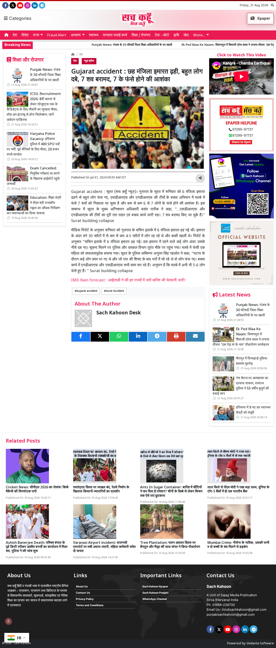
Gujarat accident (86, 291)
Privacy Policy (85, 599)
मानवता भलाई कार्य (115, 35)
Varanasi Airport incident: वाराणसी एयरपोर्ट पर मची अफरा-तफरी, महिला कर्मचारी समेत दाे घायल (104, 547)
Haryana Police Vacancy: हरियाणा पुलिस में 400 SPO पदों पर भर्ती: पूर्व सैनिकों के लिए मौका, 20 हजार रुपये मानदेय (33, 144)
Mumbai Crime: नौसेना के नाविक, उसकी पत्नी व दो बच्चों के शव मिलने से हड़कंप (238, 545)
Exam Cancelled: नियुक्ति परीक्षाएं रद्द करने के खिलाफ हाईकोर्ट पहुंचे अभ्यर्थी (33, 176)
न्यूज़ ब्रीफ (89, 61)
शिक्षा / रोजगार (141, 35)
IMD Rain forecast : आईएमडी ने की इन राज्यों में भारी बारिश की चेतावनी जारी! (128, 280)
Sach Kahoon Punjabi (155, 592)
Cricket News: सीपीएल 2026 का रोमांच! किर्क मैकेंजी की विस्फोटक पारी (37, 489)
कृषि (176, 35)
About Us (82, 586)
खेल (186, 35)
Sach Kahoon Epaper (155, 586)
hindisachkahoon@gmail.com (244, 609)
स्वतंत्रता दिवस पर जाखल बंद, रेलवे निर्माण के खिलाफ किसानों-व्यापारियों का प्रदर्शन (101, 489)
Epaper (263, 18)
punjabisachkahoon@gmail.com (231, 614)
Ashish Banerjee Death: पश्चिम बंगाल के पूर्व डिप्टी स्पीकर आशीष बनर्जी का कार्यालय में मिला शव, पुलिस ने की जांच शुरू (36, 547)
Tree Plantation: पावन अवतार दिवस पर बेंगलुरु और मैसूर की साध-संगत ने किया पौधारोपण (170, 545)
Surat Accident (115, 291)
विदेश (25, 35)
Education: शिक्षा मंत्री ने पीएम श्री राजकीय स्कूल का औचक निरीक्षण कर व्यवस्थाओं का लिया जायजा (34, 206)
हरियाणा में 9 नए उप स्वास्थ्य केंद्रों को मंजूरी (253, 410)
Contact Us (83, 592)
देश (15, 35)
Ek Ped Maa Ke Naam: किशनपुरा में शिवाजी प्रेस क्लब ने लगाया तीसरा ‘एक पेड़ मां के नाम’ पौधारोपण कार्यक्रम (241, 337)
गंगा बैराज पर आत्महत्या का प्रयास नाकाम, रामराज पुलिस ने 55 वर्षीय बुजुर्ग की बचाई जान (241, 386)
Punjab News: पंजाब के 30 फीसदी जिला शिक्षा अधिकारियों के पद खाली (99, 45)
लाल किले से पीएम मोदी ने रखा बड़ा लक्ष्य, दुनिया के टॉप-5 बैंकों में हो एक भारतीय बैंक (238, 489)
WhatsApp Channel (154, 599)
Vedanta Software (260, 644)
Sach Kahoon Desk (118, 313)
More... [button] (199, 35)
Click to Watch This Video (241, 55)
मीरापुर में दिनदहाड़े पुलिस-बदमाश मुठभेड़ (252, 361)
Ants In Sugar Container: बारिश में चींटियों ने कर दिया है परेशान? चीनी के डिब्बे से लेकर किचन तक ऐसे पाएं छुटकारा (171, 491)
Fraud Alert (56, 35)
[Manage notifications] (8, 621)
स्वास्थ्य (93, 35)
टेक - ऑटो (162, 35)
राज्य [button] (36, 35)
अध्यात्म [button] (76, 35)
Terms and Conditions (90, 605)
